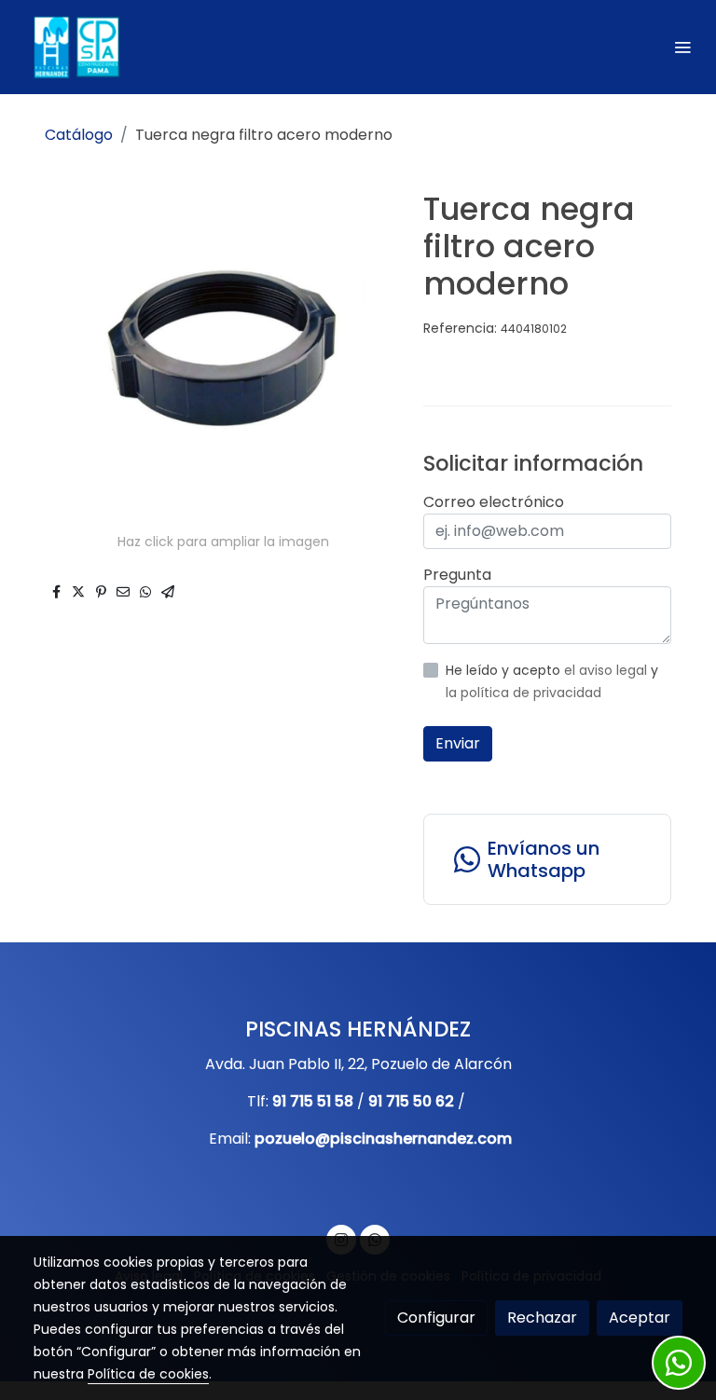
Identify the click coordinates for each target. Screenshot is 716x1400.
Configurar (436, 1317)
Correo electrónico (493, 502)
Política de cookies (148, 1374)
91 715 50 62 (411, 1101)
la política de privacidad (523, 692)
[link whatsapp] (679, 1363)
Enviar (457, 743)
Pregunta (457, 574)
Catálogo (79, 134)
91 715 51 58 (312, 1101)
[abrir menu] (682, 46)
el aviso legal (607, 670)
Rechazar (542, 1317)
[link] (75, 47)
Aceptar (639, 1317)
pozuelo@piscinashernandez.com (383, 1138)
